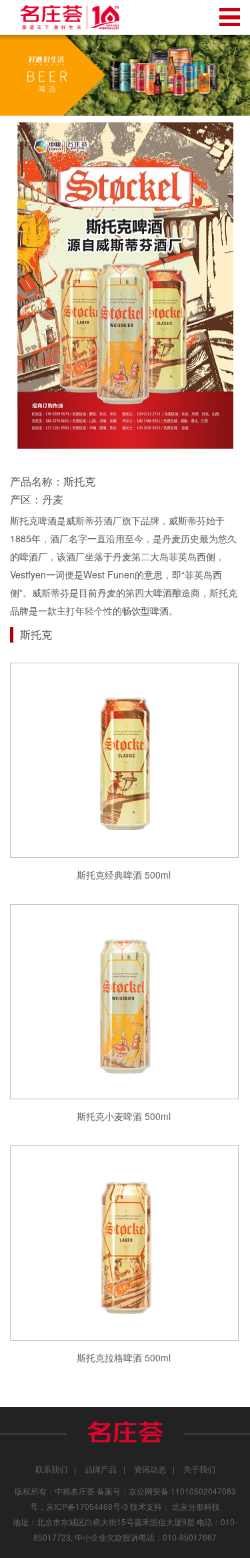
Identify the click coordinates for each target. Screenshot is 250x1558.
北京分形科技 (196, 1506)
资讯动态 (150, 1468)
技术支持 (146, 1506)
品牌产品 (101, 1468)
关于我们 (199, 1468)
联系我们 (51, 1468)
